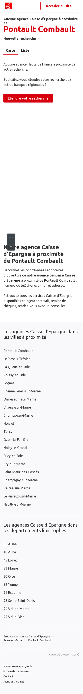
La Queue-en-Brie (16, 367)
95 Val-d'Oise (13, 617)
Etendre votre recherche (28, 98)
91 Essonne (12, 592)
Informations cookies (16, 671)
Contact (8, 676)
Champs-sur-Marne (18, 415)
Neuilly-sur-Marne (17, 504)
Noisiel (8, 423)
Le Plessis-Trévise (16, 359)
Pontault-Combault (18, 351)
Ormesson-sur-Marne (19, 399)
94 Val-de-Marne (16, 609)
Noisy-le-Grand (15, 448)
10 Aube (9, 552)
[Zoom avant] (11, 238)
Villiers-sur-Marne (17, 407)
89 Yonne (10, 584)
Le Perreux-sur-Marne (19, 496)
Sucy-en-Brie (13, 456)
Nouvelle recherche (19, 38)
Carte (10, 50)
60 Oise (9, 576)
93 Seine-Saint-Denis (19, 601)
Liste (25, 50)
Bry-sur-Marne (14, 464)
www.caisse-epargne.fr (17, 666)
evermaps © (72, 654)
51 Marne (10, 568)
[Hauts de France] (8, 6)
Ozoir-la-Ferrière (16, 440)
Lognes (8, 383)
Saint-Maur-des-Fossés (21, 472)
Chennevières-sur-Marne (22, 391)
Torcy (7, 431)
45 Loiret (10, 560)
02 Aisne (10, 544)
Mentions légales (13, 681)
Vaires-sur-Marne (16, 488)
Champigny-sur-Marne (20, 480)
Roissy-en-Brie (14, 375)
